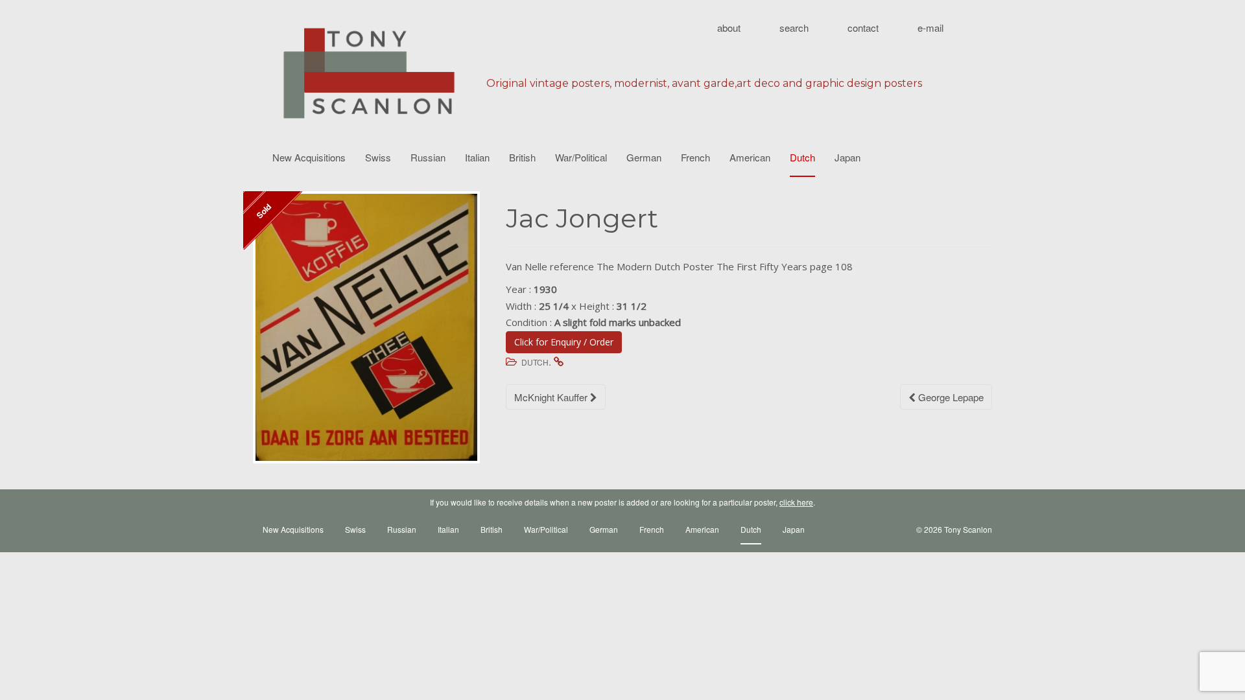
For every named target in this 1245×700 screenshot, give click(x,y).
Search (794, 27)
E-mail (930, 27)
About (729, 27)
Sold (263, 210)
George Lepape (950, 397)
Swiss (378, 157)
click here (796, 502)
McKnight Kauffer (552, 397)
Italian (477, 157)
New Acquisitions (309, 157)
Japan (847, 157)
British (522, 157)
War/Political (581, 157)
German (643, 157)
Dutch (802, 157)
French (695, 157)
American (749, 157)
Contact (863, 27)
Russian (427, 157)
